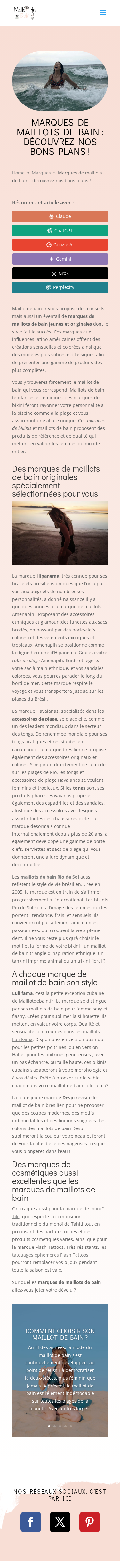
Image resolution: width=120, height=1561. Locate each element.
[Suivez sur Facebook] (30, 1522)
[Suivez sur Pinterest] (89, 1522)
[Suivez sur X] (60, 1522)
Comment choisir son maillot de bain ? (60, 1334)
